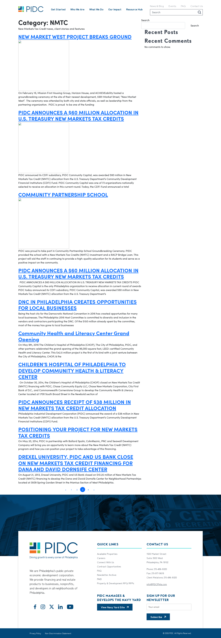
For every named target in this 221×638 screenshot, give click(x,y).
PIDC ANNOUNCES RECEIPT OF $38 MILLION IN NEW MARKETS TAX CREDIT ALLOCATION (74, 404)
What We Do (96, 9)
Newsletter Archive (106, 574)
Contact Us (196, 6)
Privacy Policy (35, 633)
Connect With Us (105, 562)
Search (145, 20)
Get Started (58, 9)
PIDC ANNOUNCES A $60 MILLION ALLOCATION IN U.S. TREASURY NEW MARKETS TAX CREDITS (78, 115)
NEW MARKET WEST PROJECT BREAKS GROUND (75, 36)
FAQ (183, 6)
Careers (101, 558)
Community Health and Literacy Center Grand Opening (73, 336)
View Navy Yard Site (113, 607)
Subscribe (156, 617)
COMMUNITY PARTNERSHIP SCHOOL (63, 194)
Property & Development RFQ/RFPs (115, 583)
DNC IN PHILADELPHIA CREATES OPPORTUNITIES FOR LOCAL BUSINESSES (77, 304)
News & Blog (157, 6)
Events (172, 6)
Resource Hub (134, 9)
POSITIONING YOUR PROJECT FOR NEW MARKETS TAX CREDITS (78, 432)
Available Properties (107, 553)
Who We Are (77, 9)
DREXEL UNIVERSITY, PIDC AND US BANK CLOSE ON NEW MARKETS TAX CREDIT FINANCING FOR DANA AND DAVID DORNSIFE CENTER (75, 462)
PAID (99, 579)
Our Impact (114, 9)
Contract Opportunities (109, 566)
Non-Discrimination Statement (58, 633)
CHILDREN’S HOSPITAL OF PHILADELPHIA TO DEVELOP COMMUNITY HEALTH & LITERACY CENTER (72, 370)
